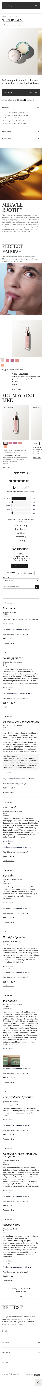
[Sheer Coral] (2, 365)
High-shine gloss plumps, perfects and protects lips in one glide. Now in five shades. (26, 378)
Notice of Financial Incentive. (13, 1324)
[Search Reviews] (37, 587)
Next (21, 1296)
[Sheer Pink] (7, 360)
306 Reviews (15, 25)
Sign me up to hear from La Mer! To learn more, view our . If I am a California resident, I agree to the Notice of (18, 1320)
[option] (19, 51)
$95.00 (14, 384)
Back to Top (21, 1291)
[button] (11, 1061)
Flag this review (8, 643)
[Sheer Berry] (12, 360)
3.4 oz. (36, 443)
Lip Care (4, 16)
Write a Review (19, 566)
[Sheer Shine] (2, 360)
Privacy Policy (18, 1319)
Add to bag (8, 92)
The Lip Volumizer (20, 374)
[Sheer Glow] (17, 360)
